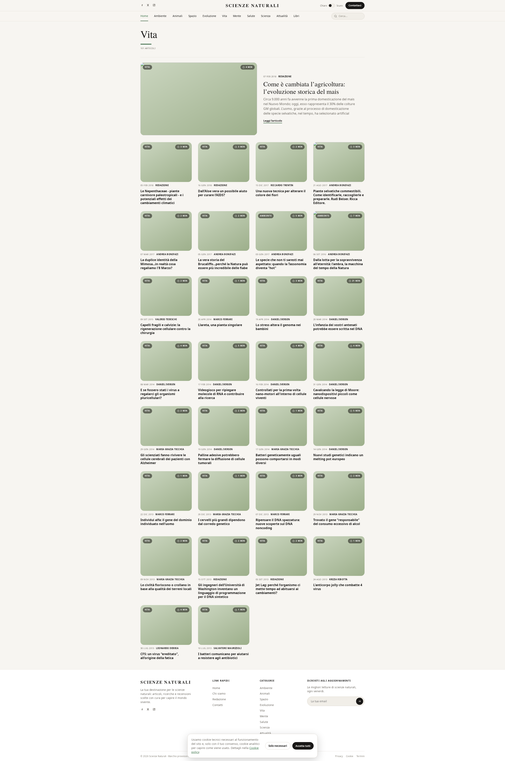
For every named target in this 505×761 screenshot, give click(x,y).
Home (144, 16)
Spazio (192, 16)
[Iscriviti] (359, 701)
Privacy (339, 756)
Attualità (282, 16)
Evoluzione (209, 16)
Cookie (349, 756)
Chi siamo (218, 693)
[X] (148, 5)
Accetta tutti (303, 746)
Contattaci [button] (355, 5)
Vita (224, 16)
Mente (237, 16)
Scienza (265, 16)
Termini (360, 756)
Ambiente (160, 16)
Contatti (217, 705)
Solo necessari (277, 746)
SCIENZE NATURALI (252, 5)
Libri (296, 16)
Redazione (219, 699)
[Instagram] (154, 5)
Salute (251, 16)
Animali (177, 16)
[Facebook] (142, 5)
